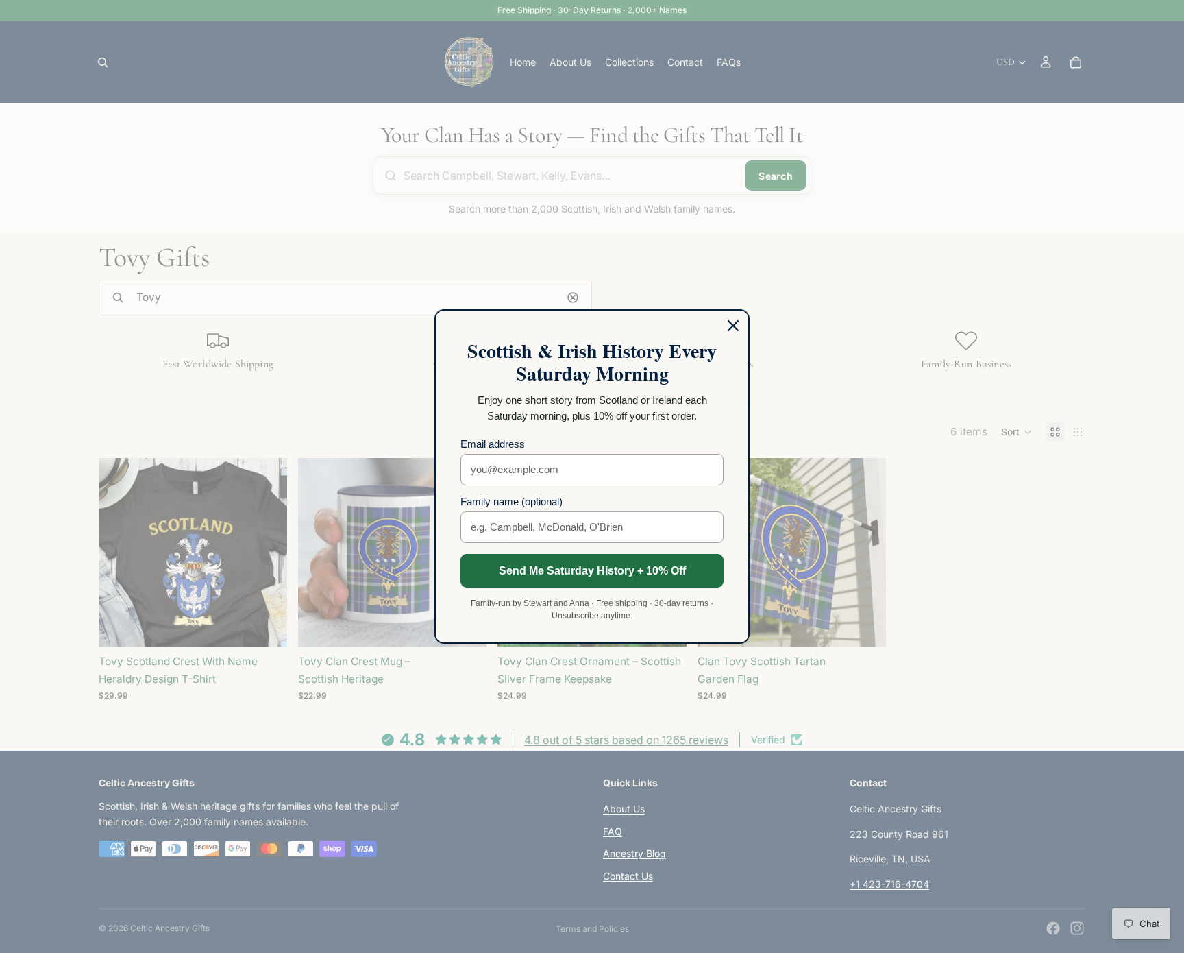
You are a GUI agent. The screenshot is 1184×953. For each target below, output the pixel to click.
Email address (492, 444)
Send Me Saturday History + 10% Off (592, 571)
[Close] (733, 325)
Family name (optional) (511, 501)
